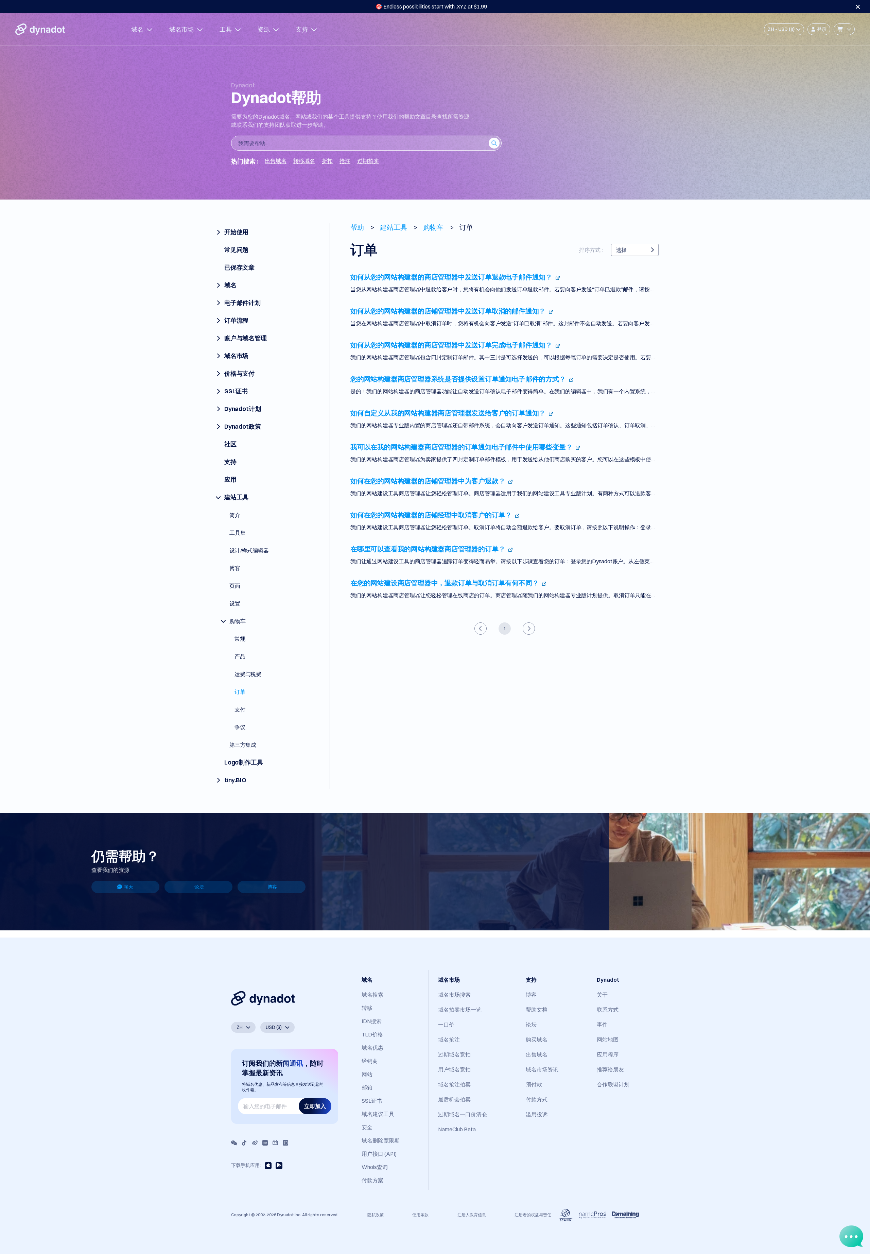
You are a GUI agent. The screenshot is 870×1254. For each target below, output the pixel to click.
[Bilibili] (275, 1143)
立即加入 (315, 1106)
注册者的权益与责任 (533, 1214)
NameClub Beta (457, 1129)
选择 (621, 249)
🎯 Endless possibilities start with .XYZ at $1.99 (431, 6)
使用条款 (420, 1214)
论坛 (199, 887)
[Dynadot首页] (40, 29)
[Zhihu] (285, 1143)
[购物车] (844, 29)
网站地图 (608, 1039)
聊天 (128, 887)
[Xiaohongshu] (265, 1143)
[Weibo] (255, 1143)
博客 (272, 887)
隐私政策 (375, 1214)
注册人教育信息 (471, 1214)
